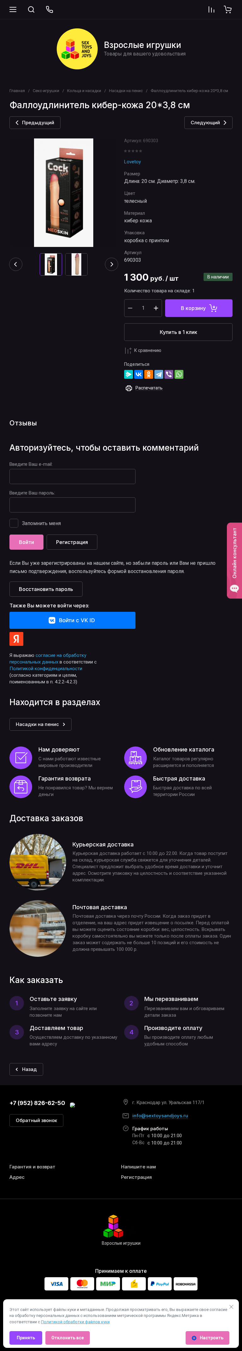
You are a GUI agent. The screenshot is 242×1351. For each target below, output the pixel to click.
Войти (26, 542)
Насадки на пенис (126, 90)
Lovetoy (132, 162)
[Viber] (168, 374)
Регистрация (72, 542)
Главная (17, 90)
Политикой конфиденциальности (45, 668)
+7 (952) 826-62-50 (37, 1103)
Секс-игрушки (46, 90)
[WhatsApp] (179, 374)
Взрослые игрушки (142, 45)
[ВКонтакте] (138, 374)
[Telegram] (158, 374)
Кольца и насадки (84, 90)
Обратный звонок (36, 1120)
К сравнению (147, 350)
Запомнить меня (41, 523)
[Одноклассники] (148, 374)
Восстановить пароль (46, 589)
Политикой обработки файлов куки (75, 1321)
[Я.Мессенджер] (128, 374)
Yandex (16, 639)
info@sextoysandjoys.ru (160, 1116)
